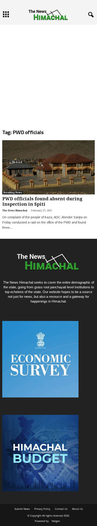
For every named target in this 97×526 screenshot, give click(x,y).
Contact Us (61, 508)
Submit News (22, 508)
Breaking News (12, 192)
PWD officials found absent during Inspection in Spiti (42, 201)
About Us (77, 508)
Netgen (56, 521)
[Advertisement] (48, 73)
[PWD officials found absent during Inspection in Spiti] (48, 167)
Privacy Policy (42, 508)
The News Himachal (14, 210)
